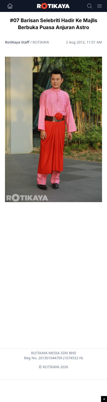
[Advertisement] (53, 263)
